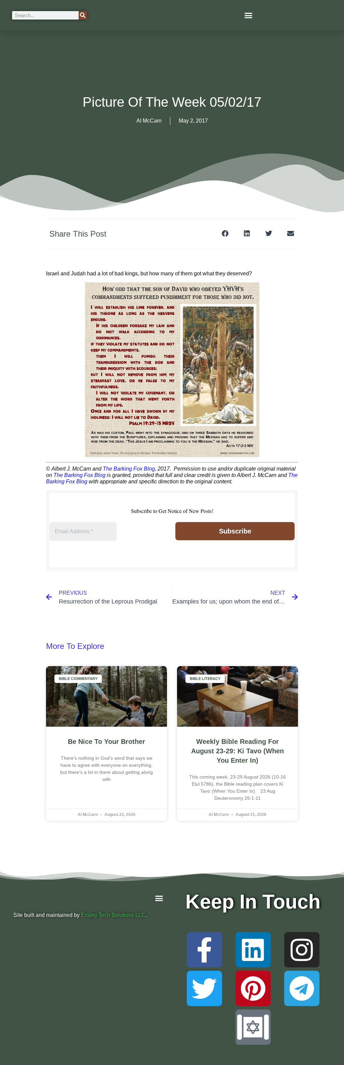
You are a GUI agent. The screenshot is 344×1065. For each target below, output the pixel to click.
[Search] (83, 15)
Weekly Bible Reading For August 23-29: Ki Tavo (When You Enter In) (237, 751)
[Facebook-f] (204, 949)
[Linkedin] (253, 949)
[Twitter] (204, 988)
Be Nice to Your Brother (106, 741)
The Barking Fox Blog (129, 469)
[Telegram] (301, 988)
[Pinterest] (253, 988)
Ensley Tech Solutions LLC (113, 915)
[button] (248, 15)
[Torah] (253, 1027)
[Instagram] (301, 949)
